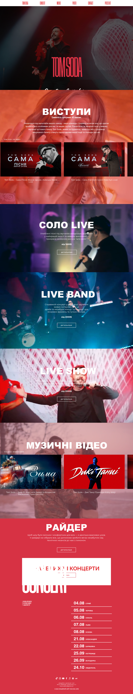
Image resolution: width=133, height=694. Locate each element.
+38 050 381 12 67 (69, 683)
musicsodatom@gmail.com (66, 686)
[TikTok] (56, 678)
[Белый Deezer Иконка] (76, 678)
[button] (91, 3)
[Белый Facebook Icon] (66, 678)
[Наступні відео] (130, 159)
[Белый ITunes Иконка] (69, 678)
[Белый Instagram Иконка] (60, 678)
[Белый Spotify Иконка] (73, 678)
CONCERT (44, 578)
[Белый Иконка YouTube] (63, 678)
